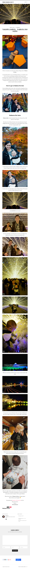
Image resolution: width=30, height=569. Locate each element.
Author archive (6, 519)
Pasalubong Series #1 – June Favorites (22, 519)
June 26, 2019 (12, 27)
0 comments (18, 27)
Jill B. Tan (7, 515)
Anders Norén (23, 566)
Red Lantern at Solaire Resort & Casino (22, 521)
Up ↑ (27, 566)
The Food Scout (8, 2)
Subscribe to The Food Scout (16, 500)
